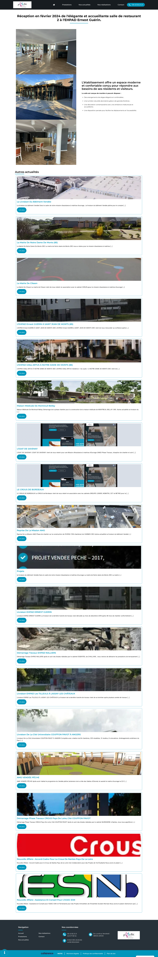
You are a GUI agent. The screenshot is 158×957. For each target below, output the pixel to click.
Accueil (21, 933)
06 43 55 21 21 (72, 934)
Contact (121, 5)
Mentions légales (72, 953)
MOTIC (60, 953)
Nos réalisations (104, 5)
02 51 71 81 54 (72, 936)
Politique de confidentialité (93, 953)
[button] (136, 5)
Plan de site (111, 953)
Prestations (67, 5)
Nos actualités (84, 5)
